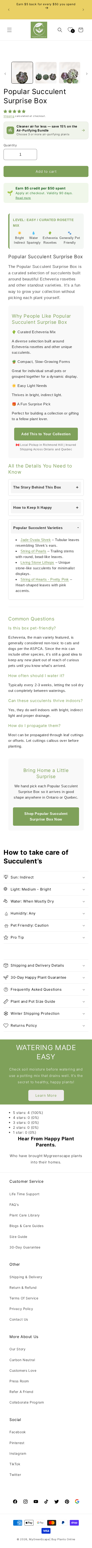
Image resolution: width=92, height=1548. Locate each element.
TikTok (15, 1464)
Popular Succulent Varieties (38, 528)
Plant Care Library (24, 1215)
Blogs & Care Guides (26, 1226)
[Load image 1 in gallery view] (22, 72)
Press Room (19, 1381)
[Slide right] (87, 74)
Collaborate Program (26, 1402)
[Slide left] (5, 74)
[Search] (60, 30)
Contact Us (18, 1319)
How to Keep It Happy (32, 507)
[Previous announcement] (9, 9)
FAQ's (14, 1205)
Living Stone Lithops (37, 562)
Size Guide (18, 1237)
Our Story (17, 1349)
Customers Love (22, 1370)
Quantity (10, 145)
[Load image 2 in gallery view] (45, 72)
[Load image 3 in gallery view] (69, 72)
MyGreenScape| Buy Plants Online (52, 1539)
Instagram (17, 1453)
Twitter (15, 1475)
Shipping (9, 116)
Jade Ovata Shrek (36, 540)
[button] (15, 111)
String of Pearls (33, 551)
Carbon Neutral (22, 1360)
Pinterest (16, 1443)
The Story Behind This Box (37, 487)
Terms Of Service (23, 1298)
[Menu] (9, 30)
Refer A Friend (21, 1392)
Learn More (46, 1095)
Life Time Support (24, 1194)
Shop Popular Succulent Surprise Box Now (45, 816)
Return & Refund (23, 1287)
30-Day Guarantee (25, 1247)
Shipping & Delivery (25, 1277)
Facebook (17, 1432)
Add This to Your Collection (46, 434)
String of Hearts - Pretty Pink (45, 579)
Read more (23, 198)
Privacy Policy (21, 1309)
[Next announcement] (83, 9)
